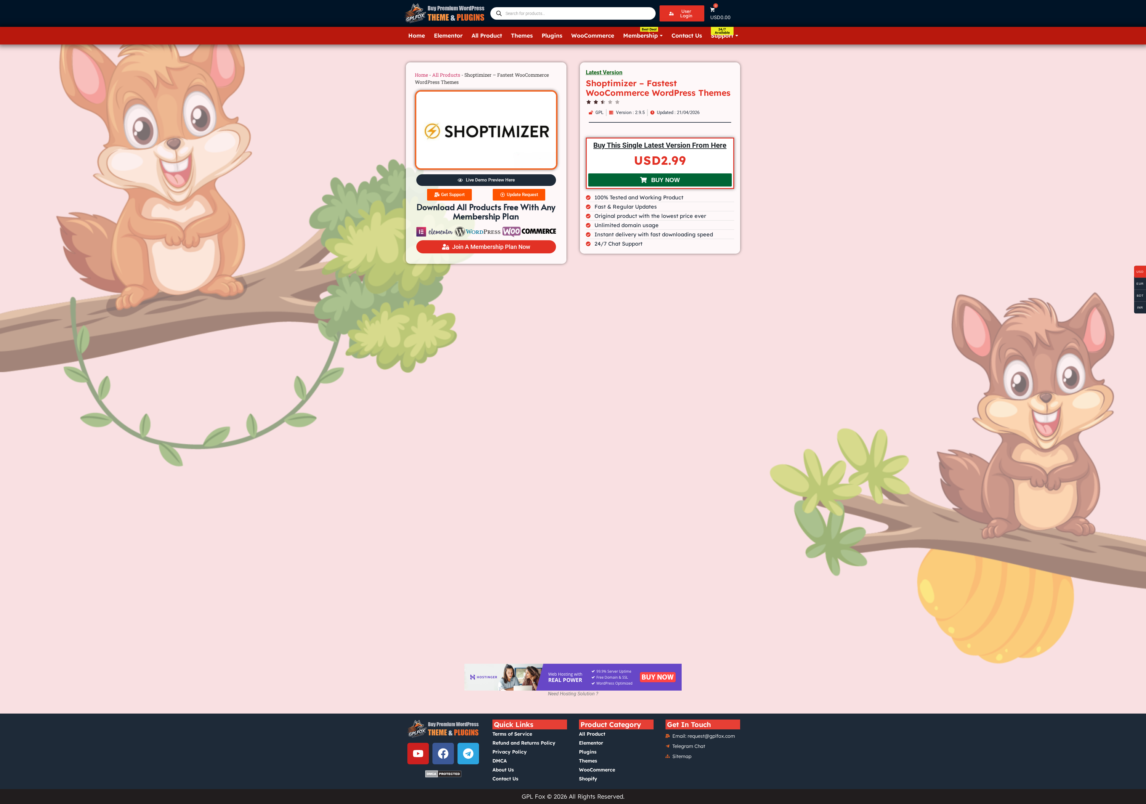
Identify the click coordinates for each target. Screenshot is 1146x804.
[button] (682, 13)
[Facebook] (443, 753)
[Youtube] (418, 753)
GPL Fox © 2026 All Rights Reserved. (573, 796)
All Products (446, 75)
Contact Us (505, 779)
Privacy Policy (509, 752)
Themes (588, 761)
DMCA (499, 761)
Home (421, 75)
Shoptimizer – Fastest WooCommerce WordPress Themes (658, 88)
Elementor (591, 743)
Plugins (588, 752)
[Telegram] (468, 753)
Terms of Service (512, 734)
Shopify (588, 779)
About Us (503, 770)
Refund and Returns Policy (523, 743)
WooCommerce (597, 770)
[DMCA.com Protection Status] (443, 773)
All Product (592, 734)
